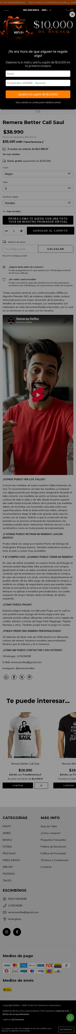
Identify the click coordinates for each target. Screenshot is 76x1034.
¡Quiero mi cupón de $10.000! (38, 94)
